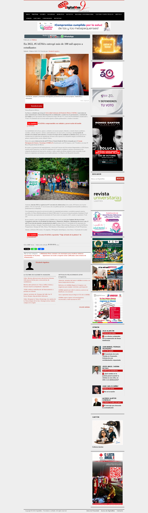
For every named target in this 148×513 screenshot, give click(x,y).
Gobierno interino (97, 447)
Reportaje (58, 18)
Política (35, 14)
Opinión (28, 18)
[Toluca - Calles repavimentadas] (107, 278)
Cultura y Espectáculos (104, 14)
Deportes (69, 14)
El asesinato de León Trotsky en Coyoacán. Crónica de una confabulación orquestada (111, 357)
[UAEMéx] (107, 197)
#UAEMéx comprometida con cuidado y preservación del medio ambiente (54, 124)
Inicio (28, 14)
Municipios (60, 14)
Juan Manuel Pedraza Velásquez (111, 348)
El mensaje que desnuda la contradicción (111, 406)
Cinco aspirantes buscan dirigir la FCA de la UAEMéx (74, 295)
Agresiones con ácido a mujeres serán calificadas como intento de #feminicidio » (55, 256)
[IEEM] (107, 74)
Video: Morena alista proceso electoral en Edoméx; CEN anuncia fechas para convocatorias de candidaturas (39, 280)
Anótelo (118, 14)
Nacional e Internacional (84, 14)
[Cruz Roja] (107, 479)
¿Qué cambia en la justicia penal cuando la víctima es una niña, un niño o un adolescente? (110, 377)
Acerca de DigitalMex (108, 511)
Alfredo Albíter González (109, 399)
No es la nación (109, 391)
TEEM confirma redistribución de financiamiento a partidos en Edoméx (38, 290)
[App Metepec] (74, 26)
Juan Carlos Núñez (110, 386)
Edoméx (42, 14)
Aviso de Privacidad (92, 511)
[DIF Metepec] (107, 223)
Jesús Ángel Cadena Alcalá (110, 367)
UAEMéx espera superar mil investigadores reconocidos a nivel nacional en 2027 (71, 298)
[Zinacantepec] (107, 250)
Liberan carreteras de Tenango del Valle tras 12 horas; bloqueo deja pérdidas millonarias (38, 295)
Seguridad (51, 14)
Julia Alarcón (108, 331)
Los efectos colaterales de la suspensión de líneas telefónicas (111, 338)
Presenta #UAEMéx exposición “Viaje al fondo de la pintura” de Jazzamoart (54, 236)
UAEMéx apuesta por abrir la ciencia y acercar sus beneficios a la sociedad (73, 291)
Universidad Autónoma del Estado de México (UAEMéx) (62, 113)
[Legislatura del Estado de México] (107, 47)
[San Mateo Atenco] (107, 308)
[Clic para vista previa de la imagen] (57, 74)
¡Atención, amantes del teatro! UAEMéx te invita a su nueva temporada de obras (74, 281)
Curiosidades (47, 18)
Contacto (120, 511)
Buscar (120, 178)
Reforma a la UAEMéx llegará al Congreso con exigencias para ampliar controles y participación (72, 286)
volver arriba (84, 307)
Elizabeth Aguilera (54, 51)
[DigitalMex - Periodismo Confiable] (74, 7)
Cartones (37, 18)
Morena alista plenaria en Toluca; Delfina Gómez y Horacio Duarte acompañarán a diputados (38, 286)
